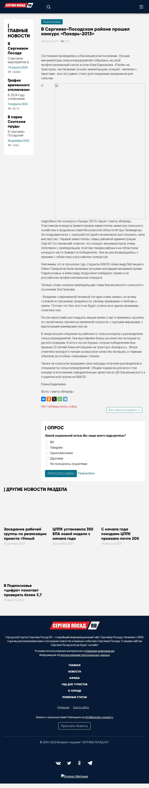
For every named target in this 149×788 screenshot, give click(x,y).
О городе (74, 690)
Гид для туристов (74, 684)
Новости (74, 671)
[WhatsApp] (59, 399)
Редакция (63, 707)
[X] (54, 399)
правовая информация (99, 651)
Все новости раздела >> (124, 409)
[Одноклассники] (49, 399)
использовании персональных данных (85, 655)
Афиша (74, 678)
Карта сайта (81, 707)
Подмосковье (52, 21)
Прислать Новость (74, 726)
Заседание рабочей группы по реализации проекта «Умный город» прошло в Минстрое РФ (25, 538)
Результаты (86, 473)
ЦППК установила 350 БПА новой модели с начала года (73, 534)
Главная (75, 665)
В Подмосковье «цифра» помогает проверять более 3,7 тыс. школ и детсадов (24, 592)
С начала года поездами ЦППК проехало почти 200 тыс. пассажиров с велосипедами (120, 538)
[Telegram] (65, 399)
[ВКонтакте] (43, 399)
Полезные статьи (74, 697)
